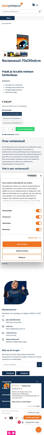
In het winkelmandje (25, 129)
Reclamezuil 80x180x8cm (12, 118)
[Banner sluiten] (41, 176)
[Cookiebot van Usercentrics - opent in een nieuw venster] (27, 175)
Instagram (24, 373)
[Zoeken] (39, 11)
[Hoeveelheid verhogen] (13, 129)
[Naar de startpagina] (11, 5)
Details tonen (33, 238)
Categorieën (7, 382)
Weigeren (22, 257)
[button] (39, 364)
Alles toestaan (22, 244)
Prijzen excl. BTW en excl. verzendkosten (14, 106)
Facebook (10, 373)
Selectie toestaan (22, 251)
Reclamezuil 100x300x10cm (12, 123)
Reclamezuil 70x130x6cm (12, 114)
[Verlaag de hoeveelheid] (4, 129)
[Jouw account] (37, 5)
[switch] (39, 217)
